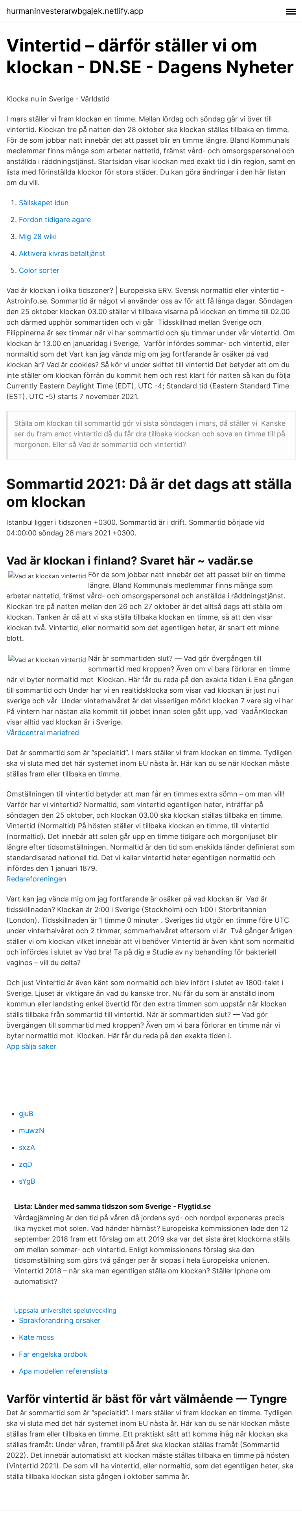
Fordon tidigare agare (55, 219)
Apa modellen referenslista (63, 1371)
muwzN (31, 1130)
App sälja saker (31, 1046)
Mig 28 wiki (38, 236)
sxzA (27, 1147)
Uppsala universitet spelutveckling (65, 1310)
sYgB (27, 1181)
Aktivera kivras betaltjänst (62, 253)
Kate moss (36, 1337)
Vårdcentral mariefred (42, 732)
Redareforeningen (36, 879)
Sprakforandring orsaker (60, 1320)
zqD (25, 1164)
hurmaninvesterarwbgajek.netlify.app (75, 11)
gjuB (26, 1113)
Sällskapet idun (44, 203)
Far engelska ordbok (53, 1354)
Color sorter (39, 270)
